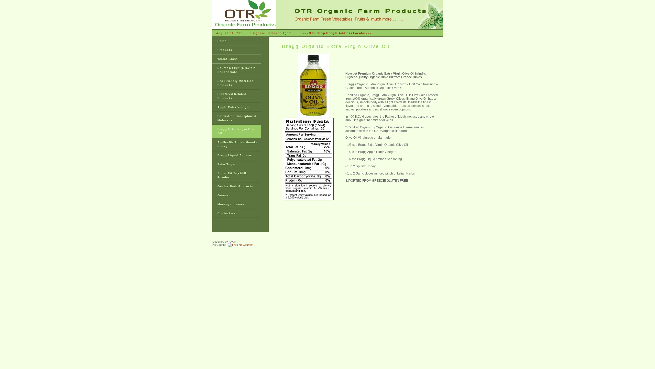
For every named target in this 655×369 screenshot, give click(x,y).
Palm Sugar (226, 164)
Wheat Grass (227, 58)
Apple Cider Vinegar (233, 107)
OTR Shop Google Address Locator (337, 33)
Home (221, 41)
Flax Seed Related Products (231, 96)
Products (224, 50)
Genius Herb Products (235, 186)
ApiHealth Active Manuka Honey (237, 144)
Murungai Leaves (231, 204)
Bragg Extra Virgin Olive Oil (236, 131)
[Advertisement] (359, 239)
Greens (223, 195)
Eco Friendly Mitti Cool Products (236, 83)
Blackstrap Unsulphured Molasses (236, 118)
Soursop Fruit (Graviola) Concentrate (237, 70)
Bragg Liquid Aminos (234, 155)
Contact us (226, 213)
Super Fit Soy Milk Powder (232, 175)
